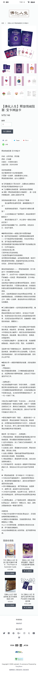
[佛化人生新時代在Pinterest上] (13, 633)
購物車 (32, 2)
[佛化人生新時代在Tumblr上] (29, 633)
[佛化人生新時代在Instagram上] (24, 633)
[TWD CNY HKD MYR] (22, 2)
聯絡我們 (19, 623)
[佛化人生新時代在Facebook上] (9, 633)
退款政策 (26, 670)
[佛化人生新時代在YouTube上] (34, 633)
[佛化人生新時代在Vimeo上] (19, 638)
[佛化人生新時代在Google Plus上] (19, 633)
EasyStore (19, 666)
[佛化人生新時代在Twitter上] (4, 633)
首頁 (3, 23)
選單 (7, 2)
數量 (3, 120)
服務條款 (12, 670)
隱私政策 (19, 670)
